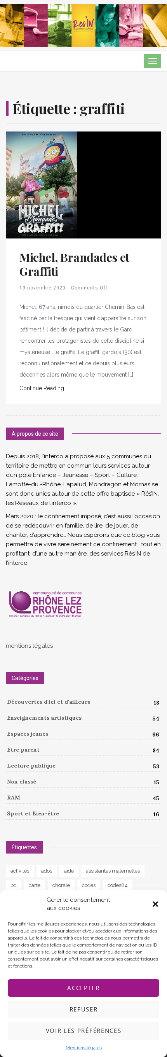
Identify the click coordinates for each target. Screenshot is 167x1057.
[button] (155, 904)
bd (13, 885)
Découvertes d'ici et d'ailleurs (48, 701)
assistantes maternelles (113, 871)
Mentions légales (84, 1047)
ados (46, 871)
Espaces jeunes (27, 733)
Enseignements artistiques (44, 717)
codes (89, 885)
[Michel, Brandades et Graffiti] (41, 185)
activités (19, 871)
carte (34, 885)
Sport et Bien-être (33, 813)
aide (69, 871)
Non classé (21, 781)
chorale (61, 885)
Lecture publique (31, 765)
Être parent (23, 749)
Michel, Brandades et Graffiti (74, 264)
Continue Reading (41, 388)
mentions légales (29, 645)
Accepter (83, 988)
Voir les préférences (84, 1030)
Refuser (84, 1009)
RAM (13, 797)
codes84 (118, 885)
